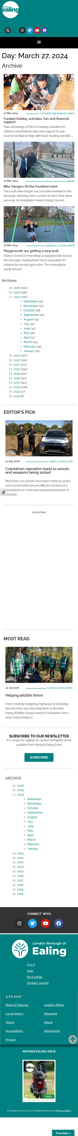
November (31, 306)
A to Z (31, 964)
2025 (16, 292)
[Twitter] (29, 30)
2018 (16, 378)
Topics (10, 1022)
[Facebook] (44, 30)
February (30, 346)
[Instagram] (22, 30)
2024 (17, 297)
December (31, 301)
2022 (16, 360)
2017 (16, 382)
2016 (16, 387)
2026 (16, 288)
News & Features (17, 1005)
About (48, 1022)
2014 (16, 396)
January (29, 351)
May (26, 333)
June (27, 328)
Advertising (52, 1031)
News (71, 113)
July (26, 324)
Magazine (50, 1013)
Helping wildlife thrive (24, 695)
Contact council (38, 983)
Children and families (53, 113)
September (31, 315)
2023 (16, 355)
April (27, 337)
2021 (16, 364)
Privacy (11, 1039)
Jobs (30, 971)
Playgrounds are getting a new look (31, 251)
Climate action (55, 688)
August (29, 319)
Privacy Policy (63, 1110)
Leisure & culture (55, 245)
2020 (16, 369)
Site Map (14, 997)
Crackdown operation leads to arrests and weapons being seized (37, 471)
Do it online (34, 977)
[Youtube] (37, 30)
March (28, 342)
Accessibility (14, 1031)
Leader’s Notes (54, 1005)
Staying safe (65, 461)
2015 (16, 391)
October (29, 310)
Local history (14, 1013)
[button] (8, 30)
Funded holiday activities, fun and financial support (36, 120)
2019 (16, 373)
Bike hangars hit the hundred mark (31, 186)
